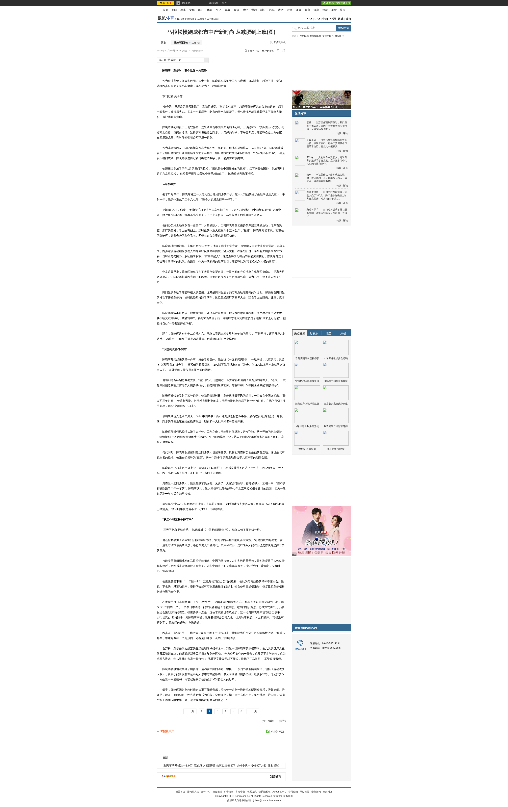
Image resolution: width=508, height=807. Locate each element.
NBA (218, 10)
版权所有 (288, 796)
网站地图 (304, 791)
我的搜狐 (213, 3)
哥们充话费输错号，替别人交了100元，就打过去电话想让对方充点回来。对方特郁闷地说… (327, 195)
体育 (210, 10)
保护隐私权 (264, 791)
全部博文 (327, 791)
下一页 (253, 711)
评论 (345, 133)
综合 (348, 18)
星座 (342, 10)
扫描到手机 (280, 42)
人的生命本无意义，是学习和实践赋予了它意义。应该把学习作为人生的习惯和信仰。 (327, 160)
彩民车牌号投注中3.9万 (178, 765)
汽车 (272, 10)
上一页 (190, 711)
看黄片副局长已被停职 (307, 358)
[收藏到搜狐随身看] (267, 731)
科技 (263, 10)
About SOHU (279, 791)
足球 (340, 18)
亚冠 (333, 18)
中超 (325, 18)
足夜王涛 (311, 140)
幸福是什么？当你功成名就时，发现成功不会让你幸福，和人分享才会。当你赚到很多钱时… (327, 178)
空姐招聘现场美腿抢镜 (307, 381)
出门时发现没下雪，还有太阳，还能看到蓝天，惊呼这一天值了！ (327, 213)
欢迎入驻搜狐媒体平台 (338, 3)
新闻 (174, 10)
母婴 (316, 10)
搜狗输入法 (193, 791)
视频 (227, 10)
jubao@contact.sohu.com (267, 800)
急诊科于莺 (312, 209)
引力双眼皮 (338, 36)
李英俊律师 (312, 192)
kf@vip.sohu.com (331, 647)
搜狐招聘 (217, 791)
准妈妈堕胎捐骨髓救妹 (336, 381)
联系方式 (252, 791)
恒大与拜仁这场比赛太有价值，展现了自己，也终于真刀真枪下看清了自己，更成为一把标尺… (327, 143)
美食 (334, 10)
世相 (254, 10)
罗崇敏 (310, 157)
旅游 (325, 10)
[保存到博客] (277, 731)
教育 (307, 10)
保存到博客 (268, 50)
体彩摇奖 (273, 765)
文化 (192, 10)
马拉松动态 (213, 19)
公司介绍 (293, 791)
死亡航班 (304, 36)
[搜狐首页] (166, 3)
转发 (339, 133)
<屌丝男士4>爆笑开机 (307, 426)
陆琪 (309, 174)
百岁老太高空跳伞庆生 (336, 403)
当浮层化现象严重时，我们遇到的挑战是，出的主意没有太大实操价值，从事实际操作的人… (327, 125)
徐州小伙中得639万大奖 (251, 765)
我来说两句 (187, 42)
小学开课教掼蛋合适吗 (336, 358)
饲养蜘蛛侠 (315, 36)
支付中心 (206, 791)
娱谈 (236, 10)
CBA (317, 18)
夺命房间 (327, 36)
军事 (183, 10)
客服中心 (240, 791)
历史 (201, 10)
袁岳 (309, 122)
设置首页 (180, 791)
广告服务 (229, 791)
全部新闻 (316, 791)
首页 (165, 10)
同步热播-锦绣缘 (335, 449)
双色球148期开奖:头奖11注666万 (214, 765)
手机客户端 (253, 50)
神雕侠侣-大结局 (307, 449)
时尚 (289, 10)
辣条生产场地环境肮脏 (307, 403)
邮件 (224, 3)
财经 (245, 10)
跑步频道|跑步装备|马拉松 (191, 19)
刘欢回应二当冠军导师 (336, 426)
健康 (298, 10)
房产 (281, 10)
